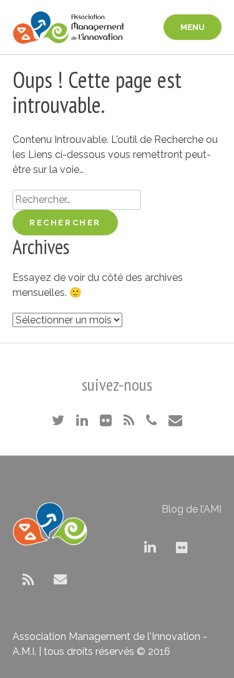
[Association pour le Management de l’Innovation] (68, 27)
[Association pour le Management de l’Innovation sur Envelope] (60, 579)
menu (192, 27)
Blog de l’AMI (192, 509)
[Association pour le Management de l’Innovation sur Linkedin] (150, 547)
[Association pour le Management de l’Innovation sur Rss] (28, 579)
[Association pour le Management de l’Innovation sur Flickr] (181, 547)
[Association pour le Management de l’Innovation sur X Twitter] (118, 547)
